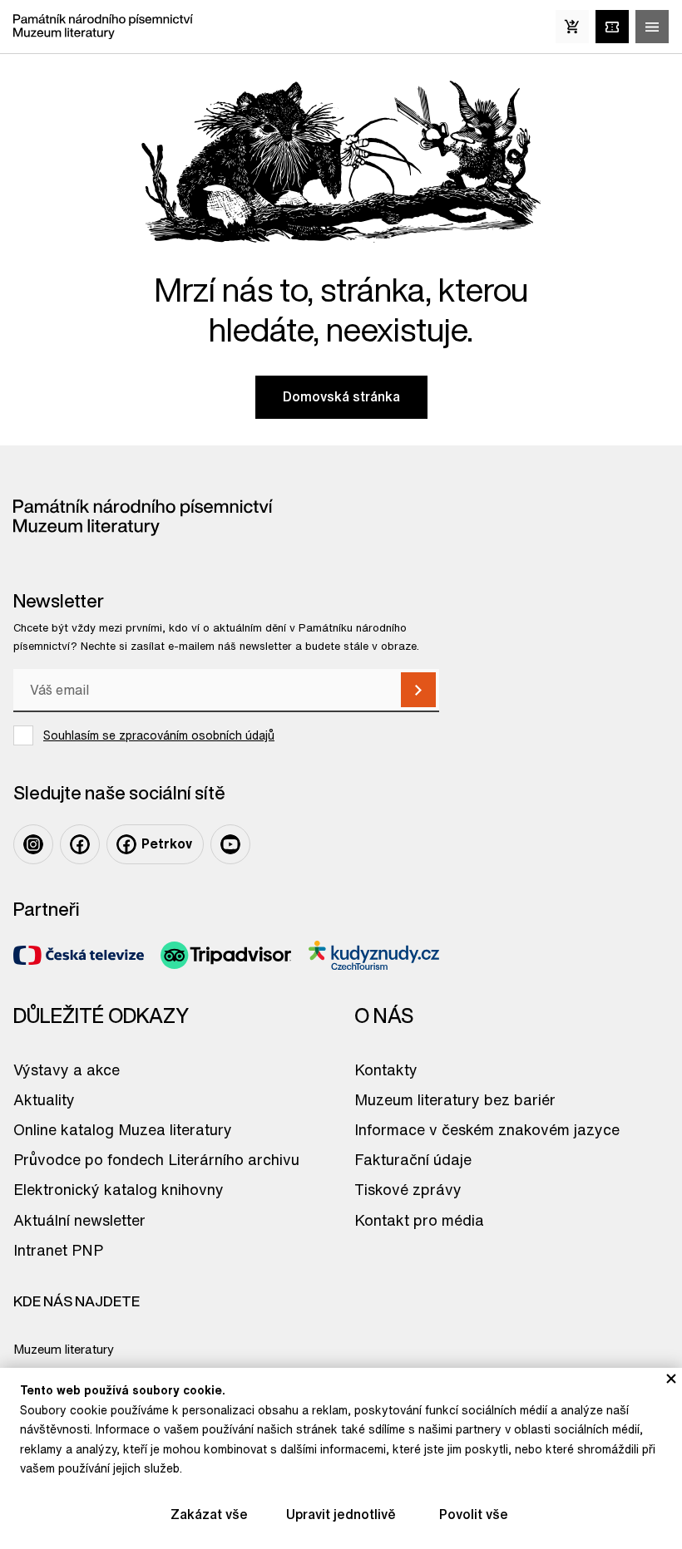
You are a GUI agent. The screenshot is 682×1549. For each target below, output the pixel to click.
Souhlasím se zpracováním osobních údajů (158, 735)
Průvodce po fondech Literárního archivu (156, 1159)
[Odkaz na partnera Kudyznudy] (374, 955)
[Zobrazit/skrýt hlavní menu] (652, 26)
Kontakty (386, 1069)
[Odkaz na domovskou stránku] (103, 26)
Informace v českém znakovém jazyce (487, 1129)
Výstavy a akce (66, 1069)
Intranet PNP (58, 1249)
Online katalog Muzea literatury (122, 1129)
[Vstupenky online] (612, 26)
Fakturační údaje (413, 1159)
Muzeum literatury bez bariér (455, 1099)
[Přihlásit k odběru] (418, 689)
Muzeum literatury (63, 1349)
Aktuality (44, 1099)
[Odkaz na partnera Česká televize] (78, 955)
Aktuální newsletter (79, 1219)
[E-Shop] (572, 26)
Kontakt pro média (419, 1219)
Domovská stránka (341, 396)
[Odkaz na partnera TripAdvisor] (226, 955)
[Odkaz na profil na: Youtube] (230, 844)
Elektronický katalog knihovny (118, 1189)
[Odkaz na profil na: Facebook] (80, 844)
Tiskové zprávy (408, 1189)
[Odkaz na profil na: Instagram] (33, 844)
